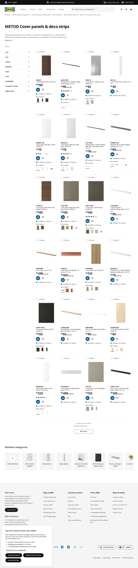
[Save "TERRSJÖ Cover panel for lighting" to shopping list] (68, 280)
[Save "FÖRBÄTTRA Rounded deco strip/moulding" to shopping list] (117, 154)
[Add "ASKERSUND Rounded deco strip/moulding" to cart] (63, 339)
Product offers (48, 505)
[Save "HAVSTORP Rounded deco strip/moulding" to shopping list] (68, 95)
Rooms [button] (32, 9)
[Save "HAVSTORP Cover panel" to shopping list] (92, 221)
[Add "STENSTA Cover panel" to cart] (38, 217)
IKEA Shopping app (49, 516)
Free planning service (75, 509)
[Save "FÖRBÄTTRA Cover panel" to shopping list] (43, 158)
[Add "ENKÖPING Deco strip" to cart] (88, 339)
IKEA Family (94, 505)
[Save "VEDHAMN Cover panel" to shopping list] (92, 278)
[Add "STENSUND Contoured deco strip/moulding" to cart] (112, 219)
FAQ (69, 516)
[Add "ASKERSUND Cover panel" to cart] (112, 339)
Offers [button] (41, 9)
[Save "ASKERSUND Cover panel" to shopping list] (117, 339)
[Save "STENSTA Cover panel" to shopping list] (43, 217)
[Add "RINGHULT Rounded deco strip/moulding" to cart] (112, 280)
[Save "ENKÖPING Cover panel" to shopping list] (43, 402)
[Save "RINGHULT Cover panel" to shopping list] (68, 158)
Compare (42, 52)
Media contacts (118, 509)
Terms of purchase (127, 558)
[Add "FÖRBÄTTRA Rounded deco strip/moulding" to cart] (112, 154)
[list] (69, 461)
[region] (26, 546)
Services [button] (61, 9)
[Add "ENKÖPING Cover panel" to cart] (38, 402)
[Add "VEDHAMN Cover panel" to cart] (88, 278)
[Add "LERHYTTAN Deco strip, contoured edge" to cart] (112, 398)
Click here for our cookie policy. (16, 550)
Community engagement (98, 516)
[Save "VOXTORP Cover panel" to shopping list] (68, 217)
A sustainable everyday (97, 512)
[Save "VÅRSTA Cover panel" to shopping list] (92, 91)
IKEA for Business (96, 509)
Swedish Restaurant (49, 497)
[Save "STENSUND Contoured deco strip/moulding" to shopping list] (117, 219)
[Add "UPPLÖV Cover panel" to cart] (88, 398)
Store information (49, 501)
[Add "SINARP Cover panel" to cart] (38, 90)
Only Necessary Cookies (33, 555)
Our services (72, 497)
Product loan (117, 512)
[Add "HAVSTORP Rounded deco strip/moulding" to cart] (63, 95)
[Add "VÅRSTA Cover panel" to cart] (88, 91)
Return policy (72, 512)
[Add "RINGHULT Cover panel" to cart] (63, 158)
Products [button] (24, 9)
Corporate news (118, 497)
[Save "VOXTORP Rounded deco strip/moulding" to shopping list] (92, 156)
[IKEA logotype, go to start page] (10, 9)
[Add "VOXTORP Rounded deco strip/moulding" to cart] (88, 156)
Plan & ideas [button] (51, 9)
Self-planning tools (49, 512)
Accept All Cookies (14, 555)
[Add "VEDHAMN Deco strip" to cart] (38, 278)
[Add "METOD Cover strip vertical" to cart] (112, 91)
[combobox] (92, 9)
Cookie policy (106, 558)
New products (48, 509)
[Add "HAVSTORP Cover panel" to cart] (88, 221)
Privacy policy (97, 558)
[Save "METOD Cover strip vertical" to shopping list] (117, 91)
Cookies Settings (13, 560)
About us (93, 497)
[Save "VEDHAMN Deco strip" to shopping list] (43, 278)
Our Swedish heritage (97, 501)
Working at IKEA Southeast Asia (99, 521)
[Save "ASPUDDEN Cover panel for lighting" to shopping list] (68, 398)
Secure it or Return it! (120, 505)
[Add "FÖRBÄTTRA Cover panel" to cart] (38, 158)
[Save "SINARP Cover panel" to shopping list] (43, 90)
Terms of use (116, 558)
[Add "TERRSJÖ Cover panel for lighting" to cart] (63, 280)
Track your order (73, 505)
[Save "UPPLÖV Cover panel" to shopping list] (92, 398)
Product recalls (118, 501)
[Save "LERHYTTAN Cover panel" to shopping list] (43, 339)
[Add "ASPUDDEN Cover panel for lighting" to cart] (63, 398)
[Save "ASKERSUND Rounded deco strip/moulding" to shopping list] (68, 339)
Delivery (70, 501)
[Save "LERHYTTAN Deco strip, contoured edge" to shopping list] (117, 398)
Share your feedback (74, 520)
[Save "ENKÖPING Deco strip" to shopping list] (92, 339)
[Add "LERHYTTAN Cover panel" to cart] (38, 339)
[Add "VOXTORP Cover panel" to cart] (63, 217)
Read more (8, 40)
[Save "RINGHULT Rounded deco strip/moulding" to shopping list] (117, 280)
